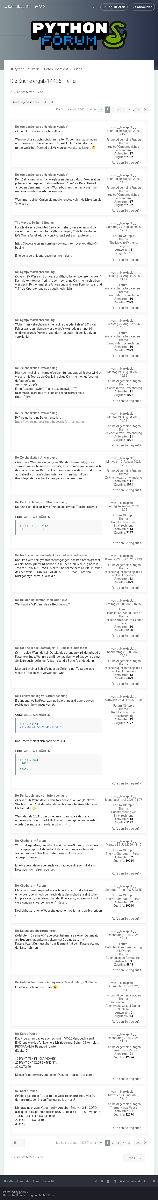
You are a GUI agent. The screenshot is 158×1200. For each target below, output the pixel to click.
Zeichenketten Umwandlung (123, 388)
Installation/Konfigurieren (123, 613)
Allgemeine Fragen (128, 139)
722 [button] (138, 109)
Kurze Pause (129, 1050)
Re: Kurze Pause (26, 1033)
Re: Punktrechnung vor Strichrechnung (41, 502)
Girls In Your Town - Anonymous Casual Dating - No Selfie (124, 1006)
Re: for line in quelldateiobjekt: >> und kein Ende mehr (51, 555)
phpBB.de (48, 1195)
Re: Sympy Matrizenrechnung (35, 272)
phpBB (23, 1192)
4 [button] (123, 109)
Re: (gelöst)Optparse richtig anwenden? (42, 126)
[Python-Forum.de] (79, 35)
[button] (100, 110)
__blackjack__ (126, 127)
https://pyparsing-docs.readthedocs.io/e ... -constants (50, 421)
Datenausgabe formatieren (123, 957)
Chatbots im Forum (128, 853)
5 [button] (129, 109)
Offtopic (128, 236)
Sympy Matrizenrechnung (124, 295)
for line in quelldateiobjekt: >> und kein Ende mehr (124, 573)
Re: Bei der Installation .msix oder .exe (41, 600)
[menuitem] (40, 7)
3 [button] (118, 109)
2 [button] (113, 109)
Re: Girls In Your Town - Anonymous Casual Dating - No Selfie (56, 982)
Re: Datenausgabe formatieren (35, 930)
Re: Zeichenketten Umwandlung (36, 368)
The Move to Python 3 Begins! (123, 244)
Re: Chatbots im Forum (30, 840)
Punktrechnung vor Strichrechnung (123, 524)
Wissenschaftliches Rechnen (123, 288)
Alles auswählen (37, 517)
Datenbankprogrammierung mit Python (123, 949)
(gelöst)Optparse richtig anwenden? (123, 148)
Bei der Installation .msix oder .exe (124, 621)
